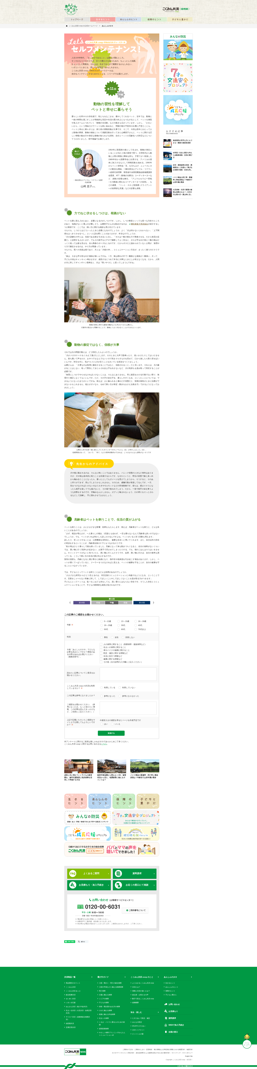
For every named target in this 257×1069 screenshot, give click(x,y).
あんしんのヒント (171, 987)
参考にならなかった (130, 696)
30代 (123, 625)
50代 (106, 629)
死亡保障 (102, 991)
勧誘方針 (190, 1049)
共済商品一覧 (69, 977)
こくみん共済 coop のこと (142, 977)
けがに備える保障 (105, 1010)
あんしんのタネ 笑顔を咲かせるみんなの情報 (71, 9)
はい (106, 724)
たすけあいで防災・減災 (141, 1018)
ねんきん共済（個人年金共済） (77, 1007)
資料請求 (137, 873)
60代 (123, 629)
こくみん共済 (70, 987)
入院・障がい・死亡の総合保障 (110, 983)
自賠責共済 (70, 1023)
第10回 (82, 603)
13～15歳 (125, 621)
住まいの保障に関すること (114, 647)
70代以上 (142, 629)
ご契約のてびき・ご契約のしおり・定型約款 (137, 1049)
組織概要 (135, 1003)
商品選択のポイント (73, 983)
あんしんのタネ (170, 977)
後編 (125, 603)
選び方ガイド (103, 977)
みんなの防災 (137, 1022)
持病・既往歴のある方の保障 (109, 1007)
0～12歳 (107, 621)
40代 (140, 625)
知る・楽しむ (136, 1012)
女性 (116, 637)
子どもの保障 (104, 1003)
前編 (98, 603)
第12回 (142, 603)
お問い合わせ (174, 1004)
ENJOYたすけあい (139, 1026)
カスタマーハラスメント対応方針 (123, 1053)
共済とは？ (136, 987)
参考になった (109, 696)
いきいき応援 (70, 1003)
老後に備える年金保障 (107, 1014)
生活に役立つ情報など (112, 656)
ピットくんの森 (137, 1034)
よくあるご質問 (91, 873)
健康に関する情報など (112, 659)
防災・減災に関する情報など (115, 653)
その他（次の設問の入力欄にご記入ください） (123, 662)
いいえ (117, 724)
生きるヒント (170, 983)
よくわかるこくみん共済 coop (143, 983)
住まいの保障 (104, 1018)
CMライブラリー (138, 1030)
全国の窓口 (173, 1032)
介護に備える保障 (105, 995)
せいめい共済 (70, 999)
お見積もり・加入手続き (91, 885)
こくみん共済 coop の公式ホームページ (83, 26)
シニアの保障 (104, 999)
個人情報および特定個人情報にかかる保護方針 (169, 1049)
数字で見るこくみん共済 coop (143, 999)
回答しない (130, 637)
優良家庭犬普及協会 (139, 224)
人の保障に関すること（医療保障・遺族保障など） (125, 644)
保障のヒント (170, 991)
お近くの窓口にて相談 (137, 885)
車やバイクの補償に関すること (116, 650)
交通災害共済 (70, 1027)
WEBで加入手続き (176, 1025)
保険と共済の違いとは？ (141, 991)
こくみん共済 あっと (73, 991)
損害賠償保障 (104, 1029)
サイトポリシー (187, 1053)
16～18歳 (142, 621)
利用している (109, 687)
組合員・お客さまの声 (140, 995)
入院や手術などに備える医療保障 (111, 987)
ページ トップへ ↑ (247, 1045)
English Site (189, 1056)
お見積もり (173, 1011)
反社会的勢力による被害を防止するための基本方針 (153, 1053)
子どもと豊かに (171, 995)
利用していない (128, 687)
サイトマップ (176, 1053)
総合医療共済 (70, 995)
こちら (104, 744)
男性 (106, 637)
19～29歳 (108, 625)
